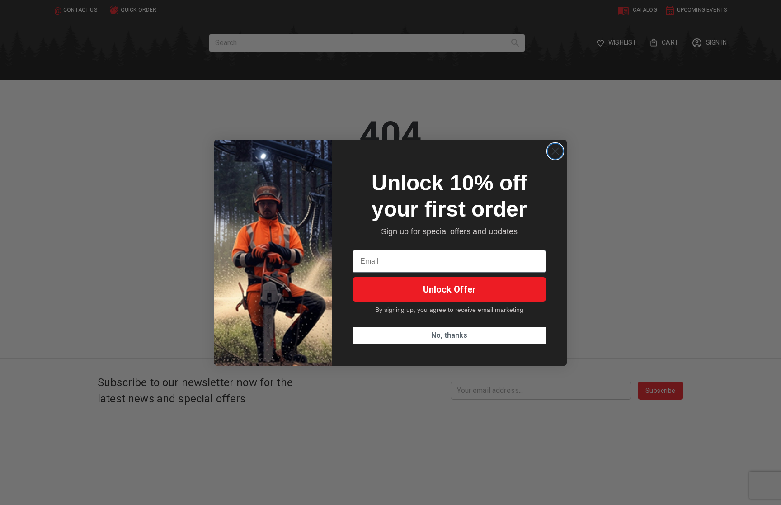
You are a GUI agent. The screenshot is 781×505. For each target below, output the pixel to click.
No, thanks (449, 335)
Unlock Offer (449, 289)
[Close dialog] (555, 151)
